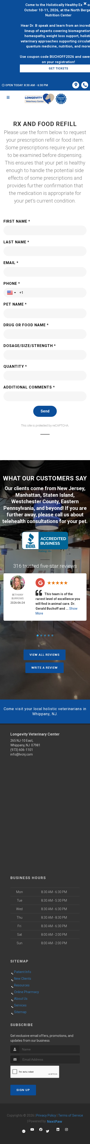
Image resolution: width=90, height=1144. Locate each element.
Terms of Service (70, 1115)
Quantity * (15, 366)
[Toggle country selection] (12, 292)
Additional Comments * (29, 387)
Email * (10, 263)
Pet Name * (15, 304)
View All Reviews (45, 654)
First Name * (16, 221)
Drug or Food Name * (26, 325)
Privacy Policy (46, 1115)
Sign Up (23, 1090)
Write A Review (44, 667)
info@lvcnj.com (21, 754)
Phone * (11, 283)
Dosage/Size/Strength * (29, 346)
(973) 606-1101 (21, 750)
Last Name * (16, 242)
